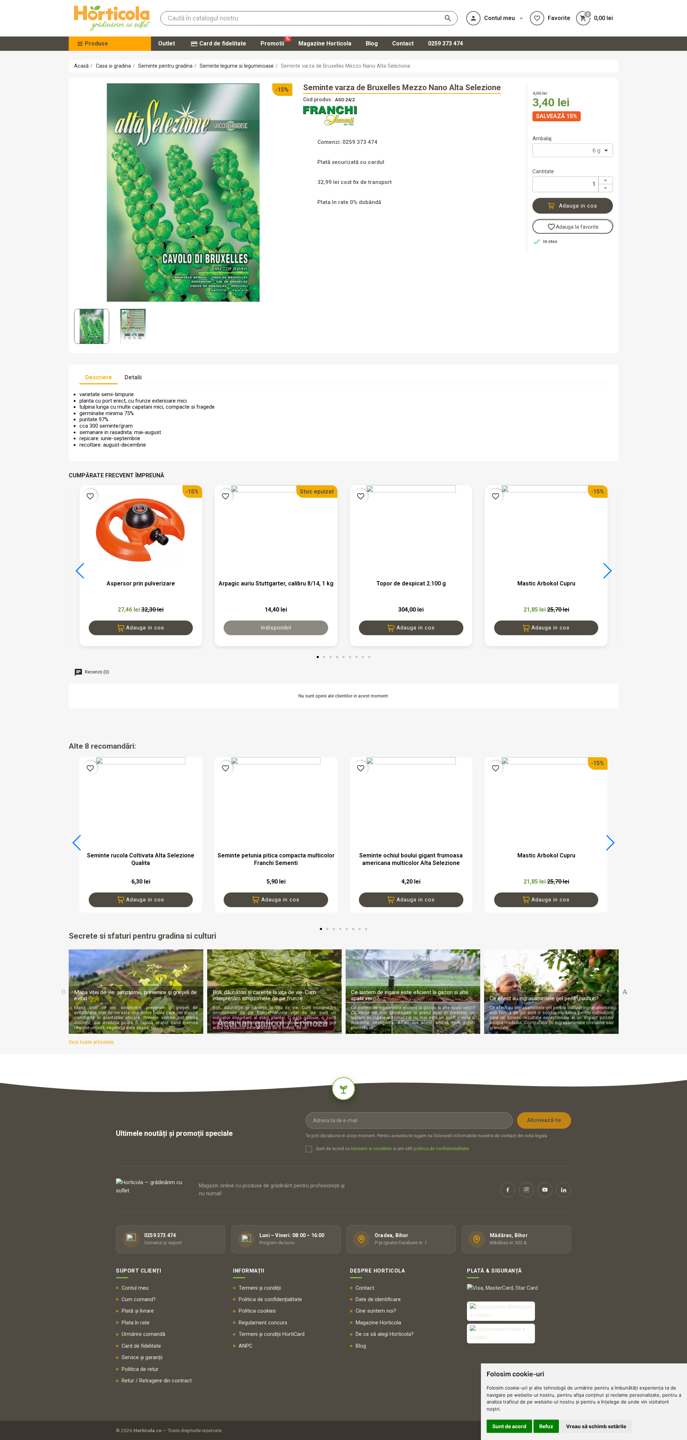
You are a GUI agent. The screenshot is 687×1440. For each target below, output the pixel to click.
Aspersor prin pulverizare (141, 583)
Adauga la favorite (573, 227)
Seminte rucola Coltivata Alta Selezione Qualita (140, 859)
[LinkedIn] (563, 1189)
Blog (361, 1346)
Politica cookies (257, 1311)
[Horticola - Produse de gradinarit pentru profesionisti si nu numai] (113, 18)
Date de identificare (378, 1300)
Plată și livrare (138, 1311)
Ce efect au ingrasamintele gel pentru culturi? (544, 998)
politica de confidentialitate (441, 1148)
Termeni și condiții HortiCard (271, 1334)
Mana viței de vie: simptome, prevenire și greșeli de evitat (135, 995)
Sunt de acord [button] (509, 1426)
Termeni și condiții (260, 1288)
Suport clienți (138, 1271)
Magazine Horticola (378, 1323)
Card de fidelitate (141, 1346)
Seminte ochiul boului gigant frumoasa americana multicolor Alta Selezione (411, 859)
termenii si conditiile (371, 1148)
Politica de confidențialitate (270, 1300)
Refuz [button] (546, 1426)
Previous (63, 991)
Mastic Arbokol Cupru (546, 583)
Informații (248, 1271)
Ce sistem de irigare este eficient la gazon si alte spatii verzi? (409, 995)
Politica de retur (140, 1369)
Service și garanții (142, 1357)
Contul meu (135, 1288)
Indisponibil (276, 627)
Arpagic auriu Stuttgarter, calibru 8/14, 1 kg (276, 583)
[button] (80, 571)
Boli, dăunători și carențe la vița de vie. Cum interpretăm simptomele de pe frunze (264, 995)
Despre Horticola (377, 1271)
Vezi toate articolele (91, 1042)
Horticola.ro (147, 1430)
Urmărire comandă (143, 1334)
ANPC (245, 1346)
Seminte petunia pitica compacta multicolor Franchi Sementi (276, 859)
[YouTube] (544, 1189)
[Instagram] (526, 1189)
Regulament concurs (263, 1323)
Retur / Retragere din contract (157, 1381)
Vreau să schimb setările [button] (596, 1426)
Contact (365, 1288)
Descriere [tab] (98, 377)
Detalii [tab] (133, 377)
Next (624, 991)
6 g (596, 150)
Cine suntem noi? (376, 1311)
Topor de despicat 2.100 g (411, 583)
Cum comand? (139, 1300)
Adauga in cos (578, 206)
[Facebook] (507, 1189)
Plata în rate (136, 1323)
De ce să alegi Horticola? (385, 1334)
